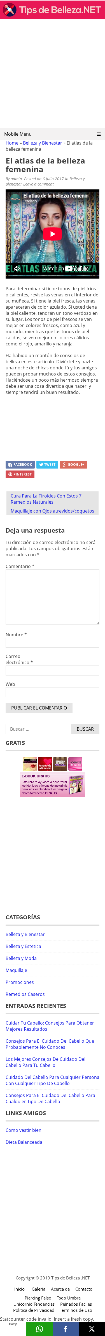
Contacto (83, 1289)
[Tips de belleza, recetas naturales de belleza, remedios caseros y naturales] (52, 17)
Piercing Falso (38, 1298)
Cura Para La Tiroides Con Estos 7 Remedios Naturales (46, 499)
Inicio (19, 1289)
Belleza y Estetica (23, 946)
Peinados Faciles (76, 1304)
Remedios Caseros (25, 994)
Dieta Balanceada (24, 1142)
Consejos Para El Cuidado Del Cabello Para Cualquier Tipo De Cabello (50, 1098)
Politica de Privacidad (33, 1310)
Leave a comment (39, 184)
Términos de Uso (76, 1310)
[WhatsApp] (39, 1329)
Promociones (20, 982)
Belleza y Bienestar (42, 143)
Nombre (16, 635)
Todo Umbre (69, 1298)
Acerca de (60, 1289)
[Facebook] (66, 1329)
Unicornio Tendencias (34, 1304)
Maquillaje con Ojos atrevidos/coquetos (52, 511)
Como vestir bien (23, 1130)
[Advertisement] (52, 75)
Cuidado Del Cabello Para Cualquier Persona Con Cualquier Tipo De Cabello (52, 1080)
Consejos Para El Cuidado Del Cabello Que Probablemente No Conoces (50, 1044)
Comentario (20, 566)
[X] (92, 1329)
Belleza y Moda (21, 958)
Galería (38, 1289)
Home (12, 143)
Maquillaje (16, 970)
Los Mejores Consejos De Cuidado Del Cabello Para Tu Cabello (45, 1062)
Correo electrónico (19, 659)
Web (10, 684)
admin (16, 178)
